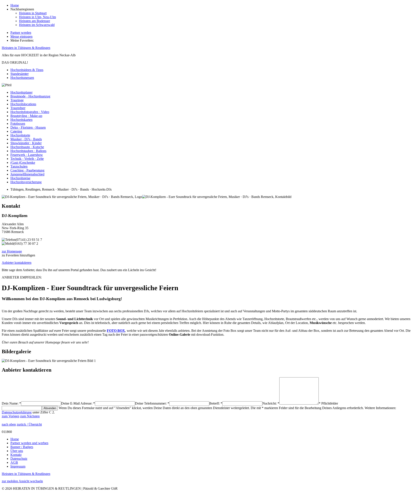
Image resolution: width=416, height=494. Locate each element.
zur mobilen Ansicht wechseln (22, 481)
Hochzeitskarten (21, 119)
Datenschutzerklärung (17, 412)
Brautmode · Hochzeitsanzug (30, 96)
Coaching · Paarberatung (27, 170)
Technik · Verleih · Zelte (27, 158)
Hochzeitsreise (20, 178)
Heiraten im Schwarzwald (37, 25)
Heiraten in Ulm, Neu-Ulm (37, 17)
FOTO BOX (116, 330)
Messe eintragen (21, 36)
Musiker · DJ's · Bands (26, 139)
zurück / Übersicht (29, 424)
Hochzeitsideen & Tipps (26, 70)
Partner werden (20, 32)
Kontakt (15, 455)
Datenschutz (18, 458)
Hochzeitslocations (23, 104)
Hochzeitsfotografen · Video (29, 112)
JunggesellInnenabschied (27, 174)
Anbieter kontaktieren (16, 262)
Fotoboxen (17, 123)
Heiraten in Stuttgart (33, 13)
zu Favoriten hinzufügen (18, 255)
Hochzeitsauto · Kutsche (27, 147)
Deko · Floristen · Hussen (28, 127)
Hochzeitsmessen (22, 77)
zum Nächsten (30, 416)
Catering (16, 131)
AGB (14, 462)
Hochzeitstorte (20, 135)
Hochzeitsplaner (21, 92)
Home (14, 5)
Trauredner (17, 108)
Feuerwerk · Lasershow (26, 155)
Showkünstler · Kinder (26, 143)
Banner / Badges (21, 447)
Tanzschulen (19, 166)
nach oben (9, 424)
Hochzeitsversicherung (26, 182)
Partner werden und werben (29, 443)
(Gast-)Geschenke (22, 162)
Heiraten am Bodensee (34, 21)
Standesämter (19, 74)
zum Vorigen (10, 416)
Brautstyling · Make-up (26, 116)
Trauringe (17, 100)
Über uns (16, 451)
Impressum (17, 466)
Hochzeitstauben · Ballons (28, 151)
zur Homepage (12, 251)
